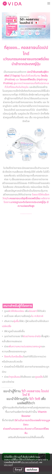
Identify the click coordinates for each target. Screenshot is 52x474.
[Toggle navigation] (48, 3)
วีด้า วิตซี (34, 399)
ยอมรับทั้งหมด (32, 470)
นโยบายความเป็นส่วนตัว (29, 462)
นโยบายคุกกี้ (8, 465)
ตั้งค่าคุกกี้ (18, 470)
